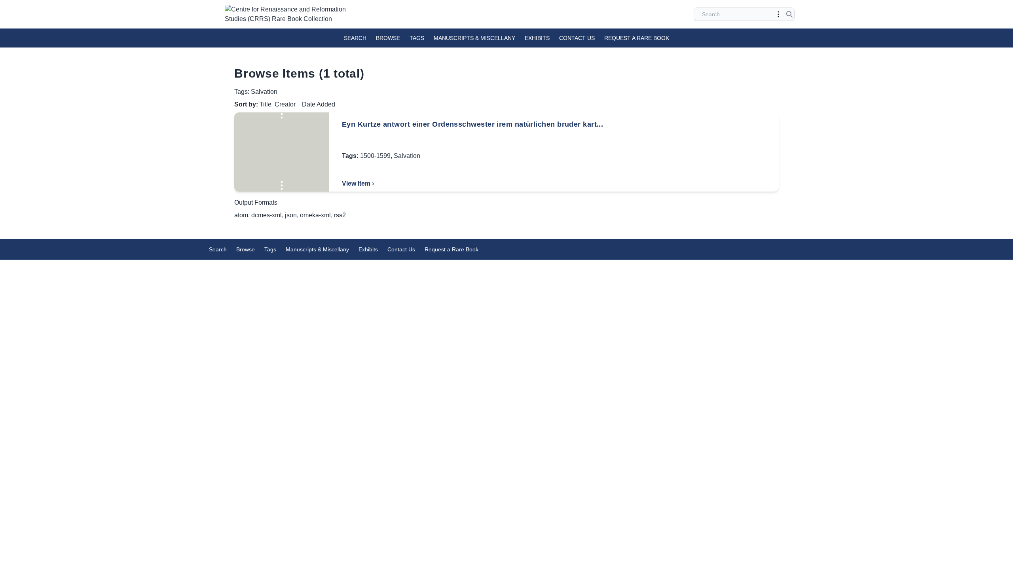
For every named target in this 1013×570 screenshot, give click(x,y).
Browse (388, 38)
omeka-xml (315, 215)
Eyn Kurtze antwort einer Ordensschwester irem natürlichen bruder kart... (472, 124)
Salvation (407, 155)
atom (241, 215)
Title (265, 104)
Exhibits (537, 38)
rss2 (340, 215)
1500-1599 (375, 155)
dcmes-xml (266, 215)
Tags (417, 38)
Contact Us (577, 38)
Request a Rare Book (636, 38)
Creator (285, 104)
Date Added (318, 104)
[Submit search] (789, 14)
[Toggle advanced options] (778, 14)
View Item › (358, 183)
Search (355, 38)
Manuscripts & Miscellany (474, 38)
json (291, 215)
